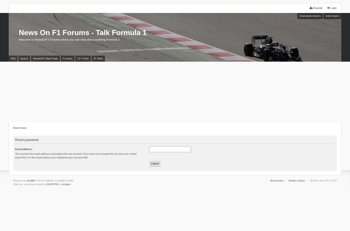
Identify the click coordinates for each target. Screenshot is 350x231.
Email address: (24, 149)
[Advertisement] (175, 92)
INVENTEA (53, 184)
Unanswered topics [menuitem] (310, 16)
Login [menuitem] (334, 8)
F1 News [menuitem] (68, 58)
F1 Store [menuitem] (98, 58)
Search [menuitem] (24, 58)
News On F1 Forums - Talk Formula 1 (83, 32)
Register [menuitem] (318, 8)
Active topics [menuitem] (332, 16)
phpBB (30, 180)
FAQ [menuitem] (13, 58)
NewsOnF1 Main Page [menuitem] (45, 58)
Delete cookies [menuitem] (297, 180)
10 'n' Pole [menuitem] (83, 58)
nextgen (66, 184)
